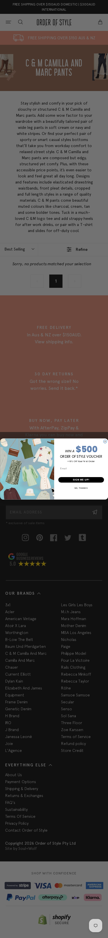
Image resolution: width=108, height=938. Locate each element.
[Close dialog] (105, 441)
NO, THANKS (81, 488)
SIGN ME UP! (81, 480)
